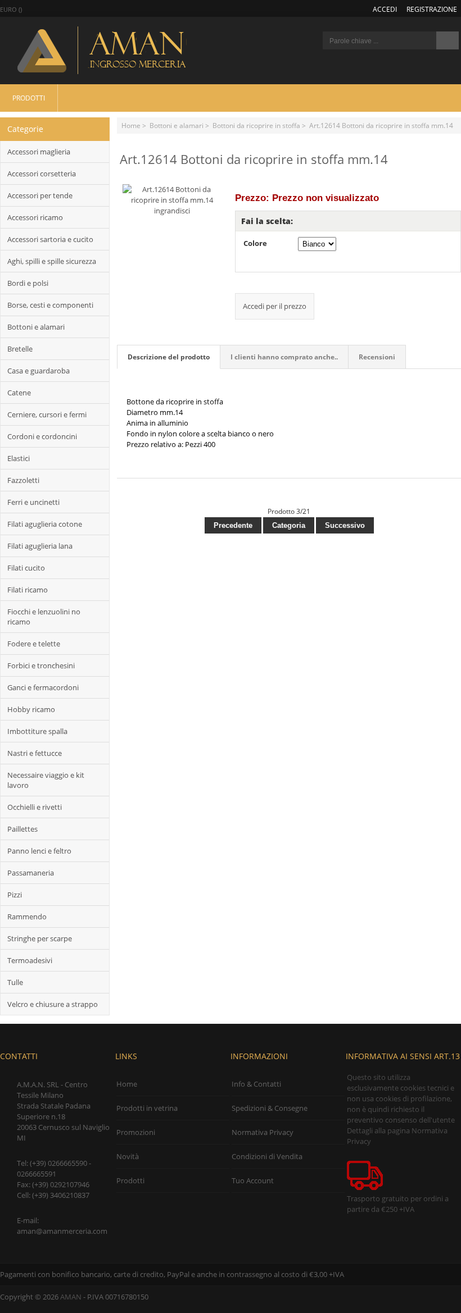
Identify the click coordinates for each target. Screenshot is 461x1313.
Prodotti (28, 97)
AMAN (71, 1297)
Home (131, 125)
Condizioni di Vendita (267, 1156)
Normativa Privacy (262, 1132)
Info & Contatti (256, 1084)
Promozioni (135, 1132)
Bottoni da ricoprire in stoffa (256, 125)
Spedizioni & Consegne (270, 1108)
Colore (255, 243)
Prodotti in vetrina (147, 1108)
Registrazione (431, 8)
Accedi (385, 8)
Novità (127, 1156)
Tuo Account (253, 1180)
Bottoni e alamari (177, 125)
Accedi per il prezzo (274, 306)
